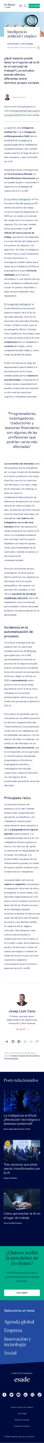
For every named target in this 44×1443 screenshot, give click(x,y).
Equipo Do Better (10, 1178)
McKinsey (31, 651)
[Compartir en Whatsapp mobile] (25, 1041)
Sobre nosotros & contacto (22, 1407)
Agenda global (19, 1322)
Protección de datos (22, 1426)
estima (27, 203)
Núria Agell (8, 1129)
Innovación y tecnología (20, 43)
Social (10, 1353)
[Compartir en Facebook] (18, 1041)
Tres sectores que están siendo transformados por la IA (22, 1168)
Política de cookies (22, 1420)
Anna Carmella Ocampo (13, 1223)
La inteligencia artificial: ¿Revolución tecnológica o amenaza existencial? (22, 1119)
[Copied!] (37, 1041)
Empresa (13, 1330)
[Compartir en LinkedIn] (12, 1041)
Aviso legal (22, 1413)
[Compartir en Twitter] (6, 1041)
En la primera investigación (17, 199)
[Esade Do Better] (9, 6)
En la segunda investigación (17, 304)
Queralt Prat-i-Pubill (22, 1129)
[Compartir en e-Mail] (31, 1041)
